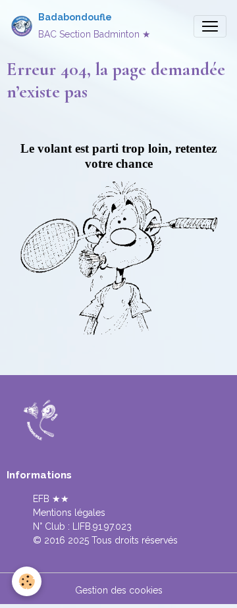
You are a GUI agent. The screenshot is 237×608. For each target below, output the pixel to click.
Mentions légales (69, 512)
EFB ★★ (51, 499)
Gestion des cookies (119, 590)
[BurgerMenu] (210, 26)
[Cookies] (26, 581)
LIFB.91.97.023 (102, 526)
